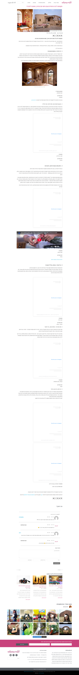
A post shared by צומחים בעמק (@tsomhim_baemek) (48, 376)
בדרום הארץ (33, 100)
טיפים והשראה (41, 2)
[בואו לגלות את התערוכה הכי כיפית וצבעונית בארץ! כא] (26, 615)
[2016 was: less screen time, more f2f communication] (39, 615)
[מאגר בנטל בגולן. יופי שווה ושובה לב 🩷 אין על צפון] (65, 629)
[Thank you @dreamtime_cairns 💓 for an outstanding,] (52, 629)
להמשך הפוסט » (60, 597)
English (10, 3)
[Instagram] (13, 3)
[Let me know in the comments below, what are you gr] (52, 615)
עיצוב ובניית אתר (41, 673)
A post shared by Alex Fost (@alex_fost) (48, 440)
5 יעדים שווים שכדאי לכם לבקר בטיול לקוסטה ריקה (37, 661)
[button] (61, 36)
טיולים (49, 2)
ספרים (34, 2)
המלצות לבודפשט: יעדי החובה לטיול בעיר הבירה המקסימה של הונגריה (34, 652)
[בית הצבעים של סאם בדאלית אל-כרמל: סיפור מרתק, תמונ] (13, 615)
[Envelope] (11, 655)
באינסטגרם (32, 494)
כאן (41, 494)
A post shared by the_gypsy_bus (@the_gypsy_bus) (48, 150)
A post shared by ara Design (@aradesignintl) (48, 225)
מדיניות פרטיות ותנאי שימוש (28, 671)
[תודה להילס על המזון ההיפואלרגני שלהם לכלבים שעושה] (13, 629)
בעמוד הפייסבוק (27, 494)
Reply (52, 524)
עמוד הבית (56, 2)
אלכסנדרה (21, 517)
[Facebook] (15, 3)
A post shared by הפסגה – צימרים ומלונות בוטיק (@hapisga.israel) (48, 314)
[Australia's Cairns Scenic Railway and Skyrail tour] (39, 629)
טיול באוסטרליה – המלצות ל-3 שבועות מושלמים (38, 654)
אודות (29, 2)
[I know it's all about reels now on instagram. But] (26, 629)
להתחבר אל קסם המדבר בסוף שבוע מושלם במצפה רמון (36, 657)
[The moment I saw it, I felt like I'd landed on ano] (65, 615)
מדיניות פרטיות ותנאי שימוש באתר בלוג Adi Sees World (37, 659)
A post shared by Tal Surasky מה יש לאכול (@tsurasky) (48, 480)
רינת (20, 532)
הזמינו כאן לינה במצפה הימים (56, 259)
